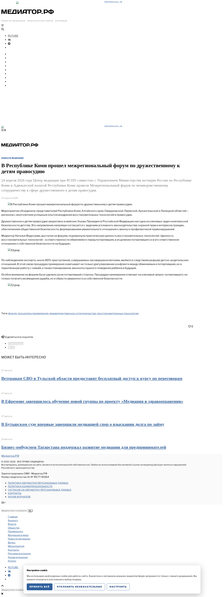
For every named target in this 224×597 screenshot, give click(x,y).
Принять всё (40, 586)
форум (12, 313)
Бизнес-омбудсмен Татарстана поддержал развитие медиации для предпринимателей (83, 447)
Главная (13, 516)
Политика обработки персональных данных (38, 483)
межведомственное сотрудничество (72, 313)
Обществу (14, 62)
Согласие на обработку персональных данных (39, 489)
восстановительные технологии (118, 313)
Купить (12, 85)
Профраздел (16, 66)
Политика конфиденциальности (30, 486)
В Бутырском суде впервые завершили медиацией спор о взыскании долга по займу (82, 424)
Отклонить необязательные (79, 586)
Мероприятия (17, 81)
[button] (30, 510)
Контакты (14, 493)
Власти (13, 58)
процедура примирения (33, 313)
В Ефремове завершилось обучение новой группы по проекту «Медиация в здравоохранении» (92, 401)
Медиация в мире (20, 69)
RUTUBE (13, 35)
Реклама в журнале (19, 553)
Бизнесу (13, 54)
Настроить (118, 586)
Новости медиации (21, 73)
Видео (12, 77)
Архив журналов (19, 496)
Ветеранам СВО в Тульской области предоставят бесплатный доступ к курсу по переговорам (91, 378)
